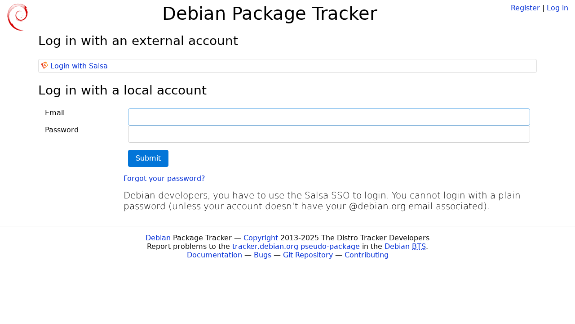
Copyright (260, 238)
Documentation (214, 255)
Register (525, 8)
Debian (158, 238)
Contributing (367, 255)
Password (62, 130)
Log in (557, 8)
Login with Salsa (79, 66)
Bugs (262, 255)
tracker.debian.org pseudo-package (296, 246)
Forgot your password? (164, 178)
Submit (148, 158)
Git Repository (308, 255)
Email (55, 112)
